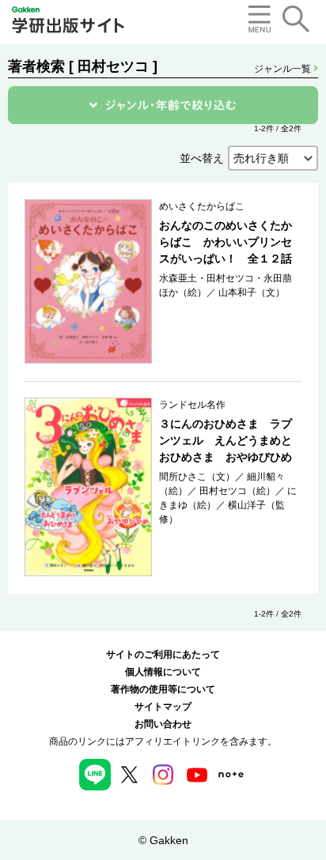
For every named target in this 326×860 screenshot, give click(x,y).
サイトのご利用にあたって (163, 654)
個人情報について (163, 671)
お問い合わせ (163, 724)
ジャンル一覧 (283, 68)
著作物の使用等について (163, 689)
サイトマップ (163, 706)
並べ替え (202, 158)
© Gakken (163, 840)
